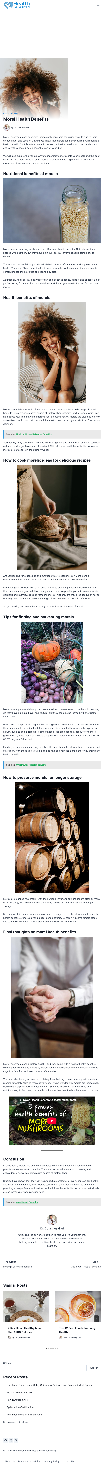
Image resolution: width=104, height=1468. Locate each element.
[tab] (46, 1348)
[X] (11, 1440)
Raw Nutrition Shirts (18, 1399)
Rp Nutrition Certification (20, 1407)
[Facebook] (5, 1440)
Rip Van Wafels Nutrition (20, 1392)
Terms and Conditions (30, 1461)
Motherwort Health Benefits (86, 1264)
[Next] (96, 1318)
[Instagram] (16, 1440)
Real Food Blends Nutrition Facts (24, 1414)
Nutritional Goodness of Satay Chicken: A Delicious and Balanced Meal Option (49, 1385)
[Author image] (6, 127)
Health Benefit (10, 114)
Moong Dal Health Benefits (17, 1264)
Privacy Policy (51, 1461)
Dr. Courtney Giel (21, 127)
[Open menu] (98, 5)
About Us (10, 1461)
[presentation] (26, 1306)
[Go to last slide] (7, 1318)
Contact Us (68, 1461)
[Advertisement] (52, 31)
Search (7, 1363)
